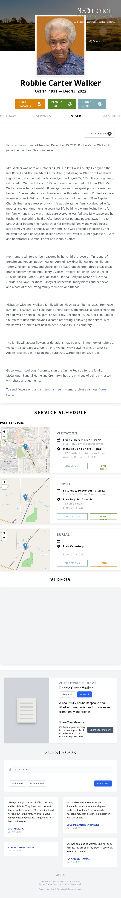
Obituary (8, 116)
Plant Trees (104, 466)
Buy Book (84, 694)
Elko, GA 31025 (73, 554)
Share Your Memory (100, 729)
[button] (25, 447)
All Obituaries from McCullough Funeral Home (94, 22)
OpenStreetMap (64, 889)
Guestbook (111, 116)
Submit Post (103, 783)
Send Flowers (103, 564)
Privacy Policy (52, 884)
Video (76, 116)
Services (43, 116)
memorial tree (51, 389)
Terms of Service (69, 884)
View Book (67, 694)
